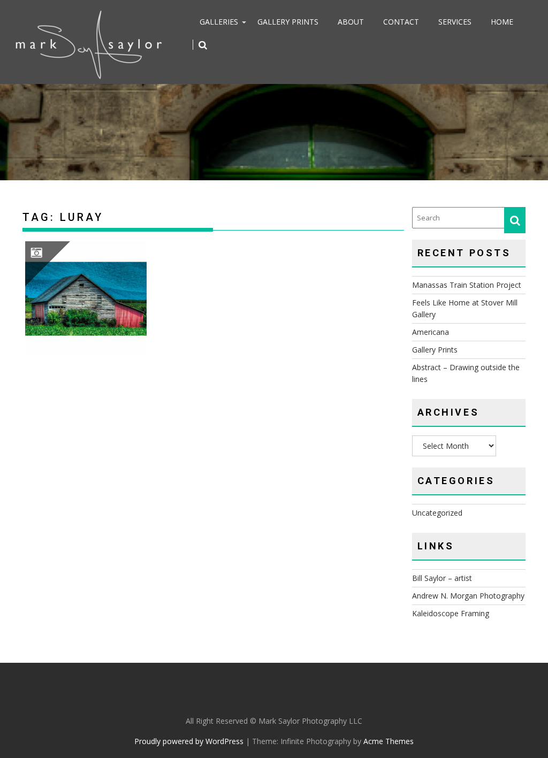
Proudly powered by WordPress (188, 741)
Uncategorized (437, 513)
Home (502, 22)
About (351, 22)
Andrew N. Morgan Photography (468, 596)
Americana (430, 332)
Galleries (219, 22)
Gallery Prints (287, 22)
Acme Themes (388, 741)
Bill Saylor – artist (442, 578)
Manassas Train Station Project (466, 285)
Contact (401, 22)
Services (454, 22)
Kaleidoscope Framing (450, 613)
